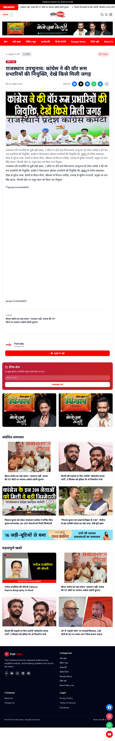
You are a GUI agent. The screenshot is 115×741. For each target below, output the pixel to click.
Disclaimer (64, 707)
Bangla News (78, 41)
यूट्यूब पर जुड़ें (59, 353)
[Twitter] (80, 83)
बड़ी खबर (16, 41)
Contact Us (9, 703)
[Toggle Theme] (102, 14)
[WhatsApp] (109, 725)
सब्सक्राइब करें (57, 384)
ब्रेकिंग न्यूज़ (31, 41)
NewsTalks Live (67, 685)
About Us (8, 698)
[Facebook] (109, 707)
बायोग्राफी (45, 41)
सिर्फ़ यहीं (95, 41)
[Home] (57, 14)
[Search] (106, 15)
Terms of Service (68, 703)
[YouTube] (109, 734)
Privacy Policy (66, 698)
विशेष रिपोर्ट (60, 41)
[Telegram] (100, 83)
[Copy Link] (106, 83)
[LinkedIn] (87, 83)
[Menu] (110, 14)
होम (5, 41)
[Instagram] (109, 716)
